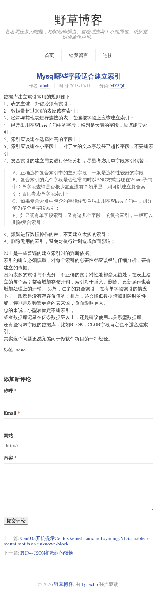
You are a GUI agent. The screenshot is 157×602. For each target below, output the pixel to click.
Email (10, 413)
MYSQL (118, 85)
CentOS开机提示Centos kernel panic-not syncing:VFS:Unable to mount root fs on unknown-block (77, 541)
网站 (8, 435)
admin (45, 85)
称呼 (8, 390)
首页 (49, 55)
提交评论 (16, 520)
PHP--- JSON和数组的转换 (46, 552)
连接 (107, 55)
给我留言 (78, 55)
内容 (8, 458)
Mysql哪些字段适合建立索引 (79, 76)
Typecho (89, 584)
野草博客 (78, 19)
